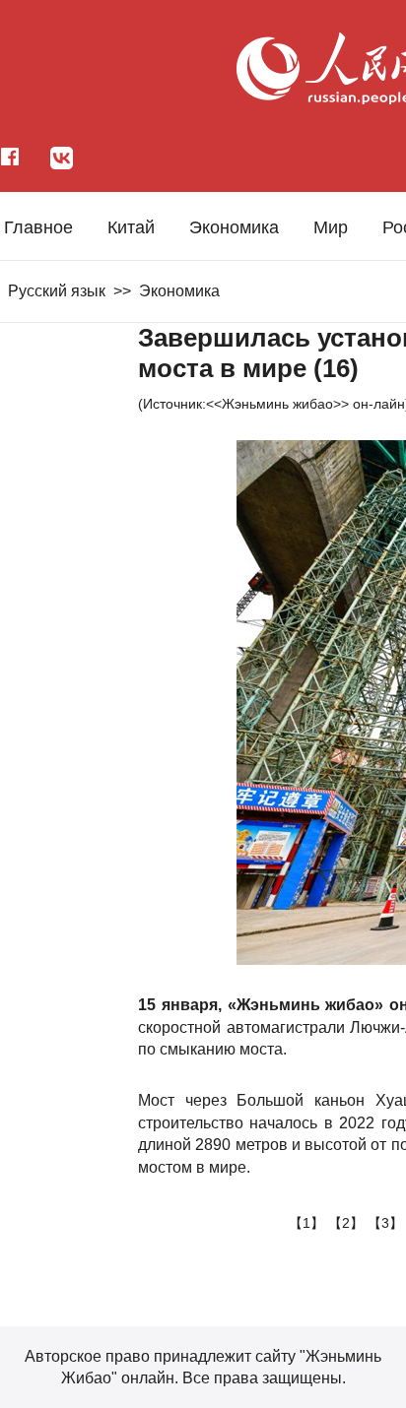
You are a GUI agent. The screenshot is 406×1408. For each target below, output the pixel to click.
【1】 (308, 1223)
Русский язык (56, 291)
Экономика (234, 227)
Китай (131, 227)
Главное (38, 227)
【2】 (348, 1223)
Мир (330, 227)
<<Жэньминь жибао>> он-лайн (305, 404)
